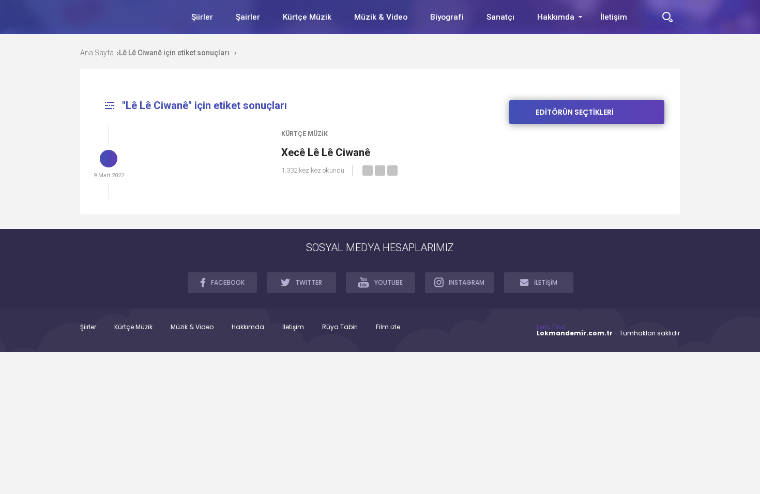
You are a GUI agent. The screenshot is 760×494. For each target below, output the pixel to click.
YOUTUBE (388, 282)
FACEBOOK (228, 282)
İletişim (613, 17)
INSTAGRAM (466, 282)
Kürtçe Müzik (307, 17)
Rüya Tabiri (340, 327)
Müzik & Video (380, 17)
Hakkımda (555, 17)
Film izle (388, 327)
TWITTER (308, 282)
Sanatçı (500, 17)
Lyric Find (551, 326)
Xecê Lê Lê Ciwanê (325, 152)
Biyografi (447, 17)
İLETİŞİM (545, 282)
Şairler (248, 17)
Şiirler (202, 17)
